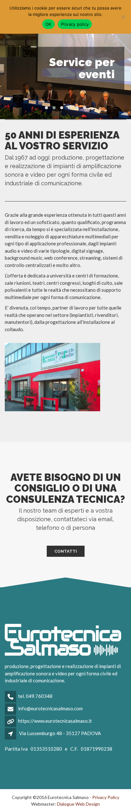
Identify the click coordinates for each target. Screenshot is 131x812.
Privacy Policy (105, 797)
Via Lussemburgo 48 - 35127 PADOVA (60, 733)
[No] (123, 17)
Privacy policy (75, 24)
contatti (65, 551)
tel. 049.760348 (35, 696)
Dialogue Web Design (78, 804)
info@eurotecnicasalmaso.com (50, 708)
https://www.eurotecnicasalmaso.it (55, 721)
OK (48, 24)
